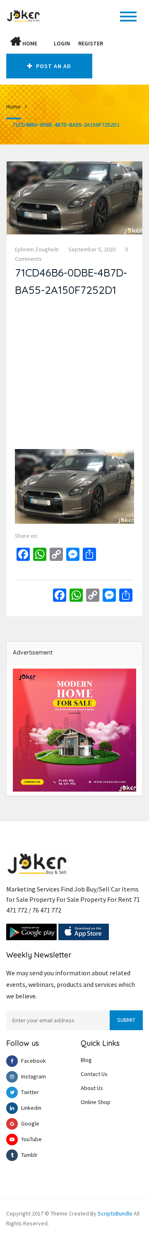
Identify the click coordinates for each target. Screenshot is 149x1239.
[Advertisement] (74, 374)
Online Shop (96, 1102)
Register (90, 43)
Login (62, 43)
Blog (86, 1060)
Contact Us (94, 1074)
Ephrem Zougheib (37, 249)
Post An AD (52, 66)
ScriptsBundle (115, 1213)
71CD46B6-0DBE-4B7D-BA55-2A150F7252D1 (66, 124)
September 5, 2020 (91, 249)
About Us (92, 1088)
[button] (45, 43)
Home (29, 43)
